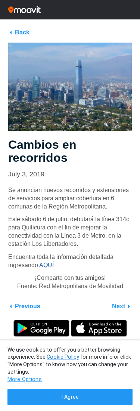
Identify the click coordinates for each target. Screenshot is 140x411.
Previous (27, 306)
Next (118, 306)
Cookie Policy (63, 357)
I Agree (70, 397)
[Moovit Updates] (70, 10)
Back (22, 32)
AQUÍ (46, 265)
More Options (24, 379)
